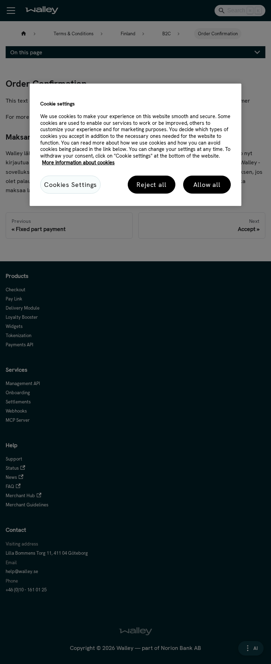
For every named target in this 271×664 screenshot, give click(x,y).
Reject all (152, 185)
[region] (135, 145)
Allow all (207, 185)
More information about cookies (78, 162)
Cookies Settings (70, 185)
